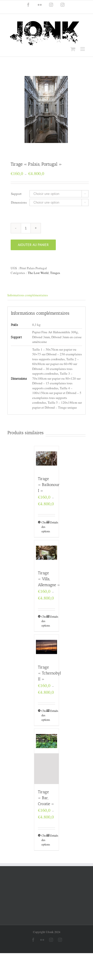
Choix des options (43, 526)
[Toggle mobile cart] (72, 49)
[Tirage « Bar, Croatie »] (46, 756)
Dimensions (19, 202)
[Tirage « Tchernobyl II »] (46, 647)
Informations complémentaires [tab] (27, 295)
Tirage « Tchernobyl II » (49, 673)
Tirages (55, 273)
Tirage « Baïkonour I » (49, 484)
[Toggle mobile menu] (83, 49)
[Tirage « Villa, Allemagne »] (46, 552)
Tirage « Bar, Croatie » (46, 797)
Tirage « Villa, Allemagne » (49, 579)
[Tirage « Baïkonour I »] (46, 458)
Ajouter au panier (33, 244)
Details (52, 522)
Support (16, 193)
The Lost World (38, 273)
